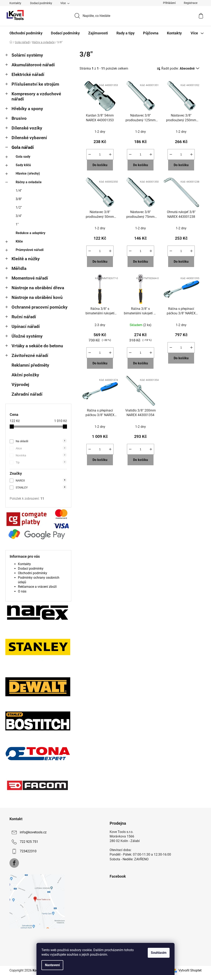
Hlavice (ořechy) (28, 173)
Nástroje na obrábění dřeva (38, 287)
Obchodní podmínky (32, 573)
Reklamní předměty (30, 365)
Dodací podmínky (41, 3)
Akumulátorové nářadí (33, 64)
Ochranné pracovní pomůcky (40, 307)
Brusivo (19, 118)
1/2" (19, 207)
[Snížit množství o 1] (90, 154)
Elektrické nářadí (28, 74)
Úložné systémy (27, 336)
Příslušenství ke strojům (35, 84)
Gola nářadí (23, 147)
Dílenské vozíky (27, 128)
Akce (40, 448)
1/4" (19, 190)
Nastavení (52, 965)
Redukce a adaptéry (30, 233)
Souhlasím (158, 953)
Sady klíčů (23, 165)
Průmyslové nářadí (29, 250)
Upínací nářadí (26, 326)
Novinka (40, 455)
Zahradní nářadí (27, 394)
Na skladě (40, 441)
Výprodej (20, 384)
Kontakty (15, 3)
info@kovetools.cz (33, 832)
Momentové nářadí (30, 278)
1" (17, 224)
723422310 (28, 851)
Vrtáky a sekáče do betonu (37, 345)
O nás (22, 591)
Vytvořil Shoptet (190, 970)
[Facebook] (14, 863)
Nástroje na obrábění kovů (37, 297)
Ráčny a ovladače (29, 182)
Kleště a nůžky (26, 258)
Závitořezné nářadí (30, 355)
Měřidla (19, 268)
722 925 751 (29, 842)
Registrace (190, 3)
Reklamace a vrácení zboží (37, 587)
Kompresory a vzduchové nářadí (36, 96)
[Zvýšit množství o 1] (110, 154)
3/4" (19, 216)
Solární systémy (27, 55)
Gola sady (23, 157)
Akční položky (25, 374)
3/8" (19, 199)
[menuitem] (26, 33)
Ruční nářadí (24, 316)
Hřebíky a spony (27, 108)
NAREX (40, 480)
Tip (40, 462)
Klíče (19, 241)
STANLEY (40, 487)
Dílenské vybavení (29, 137)
